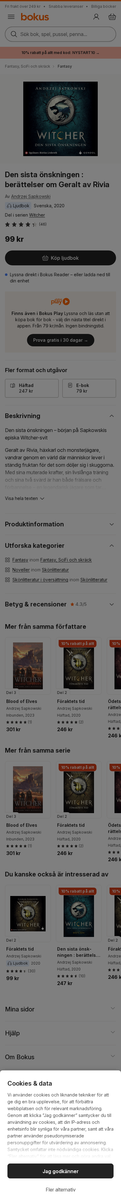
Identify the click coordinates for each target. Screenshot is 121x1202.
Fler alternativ (61, 1189)
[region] (60, 1136)
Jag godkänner (61, 1171)
